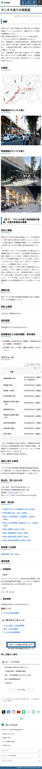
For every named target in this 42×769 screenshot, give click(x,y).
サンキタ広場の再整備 (11, 613)
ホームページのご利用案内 (9, 755)
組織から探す (7, 738)
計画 (13, 699)
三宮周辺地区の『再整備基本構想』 (16, 671)
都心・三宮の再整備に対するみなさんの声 (18, 675)
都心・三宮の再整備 (12, 662)
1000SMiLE (8, 683)
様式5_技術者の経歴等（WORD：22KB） (17, 540)
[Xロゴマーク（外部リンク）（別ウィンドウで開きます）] (3, 712)
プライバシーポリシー (8, 760)
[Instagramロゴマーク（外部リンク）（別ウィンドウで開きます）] (13, 712)
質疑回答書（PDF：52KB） (10, 554)
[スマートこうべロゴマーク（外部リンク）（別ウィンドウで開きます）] (33, 712)
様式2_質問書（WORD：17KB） (14, 529)
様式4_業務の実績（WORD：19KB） (16, 536)
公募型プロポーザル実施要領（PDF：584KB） (19, 509)
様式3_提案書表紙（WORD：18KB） (16, 533)
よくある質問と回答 (8, 741)
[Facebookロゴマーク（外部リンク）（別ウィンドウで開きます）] (8, 712)
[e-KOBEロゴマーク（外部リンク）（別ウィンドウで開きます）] (38, 712)
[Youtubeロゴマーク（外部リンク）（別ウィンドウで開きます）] (18, 712)
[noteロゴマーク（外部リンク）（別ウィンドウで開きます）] (28, 712)
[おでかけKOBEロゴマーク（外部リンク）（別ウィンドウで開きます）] (21, 718)
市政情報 (8, 699)
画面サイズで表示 (35, 364)
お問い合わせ (7, 745)
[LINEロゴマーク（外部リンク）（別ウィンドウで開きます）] (23, 712)
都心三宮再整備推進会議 (12, 679)
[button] (23, 2)
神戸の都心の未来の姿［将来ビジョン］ (17, 667)
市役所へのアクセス (8, 734)
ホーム (2, 699)
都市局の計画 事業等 (20, 699)
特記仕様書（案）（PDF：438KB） (15, 513)
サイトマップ (5, 750)
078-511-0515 (14, 492)
